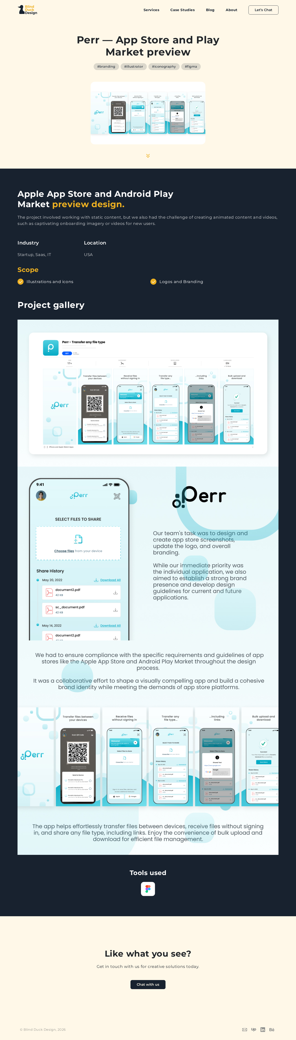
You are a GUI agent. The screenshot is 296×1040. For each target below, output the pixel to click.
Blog (210, 10)
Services (151, 10)
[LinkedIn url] (264, 1029)
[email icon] (246, 1029)
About (231, 10)
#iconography (164, 66)
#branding (106, 66)
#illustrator (133, 66)
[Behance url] (273, 1029)
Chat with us (148, 984)
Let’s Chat (263, 10)
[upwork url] (255, 1029)
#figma (191, 66)
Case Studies (182, 10)
